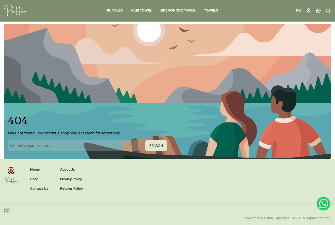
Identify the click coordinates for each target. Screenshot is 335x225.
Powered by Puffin (259, 218)
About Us (67, 169)
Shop (34, 179)
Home (35, 169)
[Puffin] (18, 10)
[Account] (308, 10)
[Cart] (318, 10)
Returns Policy (71, 189)
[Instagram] (7, 210)
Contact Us (39, 189)
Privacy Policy (71, 179)
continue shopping (60, 133)
